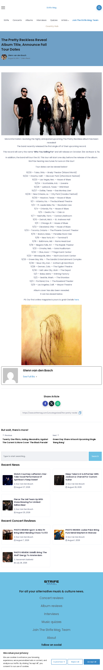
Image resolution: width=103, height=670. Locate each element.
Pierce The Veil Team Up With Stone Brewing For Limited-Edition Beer (28, 502)
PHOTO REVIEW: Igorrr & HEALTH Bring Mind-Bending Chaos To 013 (31, 531)
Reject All (75, 662)
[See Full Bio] (36, 377)
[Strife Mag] (51, 582)
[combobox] (44, 456)
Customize (58, 662)
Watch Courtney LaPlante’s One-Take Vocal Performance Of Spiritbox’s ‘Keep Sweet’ (30, 477)
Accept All (91, 662)
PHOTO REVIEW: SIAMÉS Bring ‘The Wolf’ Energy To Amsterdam (30, 554)
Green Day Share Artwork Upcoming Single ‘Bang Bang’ (74, 441)
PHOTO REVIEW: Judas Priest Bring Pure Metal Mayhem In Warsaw (82, 531)
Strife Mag (51, 7)
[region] (51, 659)
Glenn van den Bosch (17, 55)
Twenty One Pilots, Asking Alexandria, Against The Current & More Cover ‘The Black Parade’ (25, 441)
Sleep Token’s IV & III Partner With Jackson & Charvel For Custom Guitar (82, 477)
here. (76, 299)
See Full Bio (29, 376)
